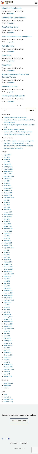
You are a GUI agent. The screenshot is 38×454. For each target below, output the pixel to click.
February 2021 (8, 262)
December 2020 (8, 267)
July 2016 (7, 360)
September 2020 (9, 274)
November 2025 (8, 172)
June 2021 (7, 253)
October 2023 (8, 217)
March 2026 (7, 164)
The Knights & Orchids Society (13, 96)
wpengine (11, 14)
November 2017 (8, 345)
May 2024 (7, 205)
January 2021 (8, 264)
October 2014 (8, 376)
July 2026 (7, 157)
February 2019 (8, 317)
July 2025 (7, 181)
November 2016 (8, 355)
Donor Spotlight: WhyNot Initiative (14, 130)
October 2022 (8, 231)
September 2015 (9, 369)
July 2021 (7, 250)
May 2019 (7, 310)
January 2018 (8, 343)
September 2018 (9, 329)
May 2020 (7, 284)
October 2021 (8, 245)
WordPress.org (8, 402)
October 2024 (8, 195)
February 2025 (8, 188)
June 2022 (7, 238)
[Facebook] (2, 439)
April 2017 (7, 350)
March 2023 (7, 224)
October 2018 (8, 326)
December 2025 (8, 169)
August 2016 (7, 357)
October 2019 (8, 298)
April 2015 (7, 374)
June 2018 (7, 331)
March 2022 (7, 241)
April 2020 (7, 286)
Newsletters (7, 385)
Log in (5, 395)
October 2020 (8, 272)
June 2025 (7, 183)
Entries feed (7, 397)
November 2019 (8, 295)
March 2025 (7, 186)
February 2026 (8, 167)
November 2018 (8, 324)
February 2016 (8, 365)
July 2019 (7, 305)
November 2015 (8, 367)
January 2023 (8, 226)
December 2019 (8, 293)
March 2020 (7, 288)
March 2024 (7, 210)
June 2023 (7, 222)
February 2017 (8, 353)
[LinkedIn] (5, 439)
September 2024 (9, 198)
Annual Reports (8, 383)
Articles (6, 388)
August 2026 (7, 155)
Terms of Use (13, 443)
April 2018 (7, 336)
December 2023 (8, 214)
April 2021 (7, 257)
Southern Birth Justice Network (13, 17)
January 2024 (8, 212)
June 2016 (7, 362)
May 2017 (7, 348)
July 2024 (7, 200)
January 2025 (8, 191)
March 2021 (7, 260)
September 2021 (9, 248)
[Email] (8, 439)
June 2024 (7, 203)
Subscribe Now (19, 421)
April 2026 (7, 162)
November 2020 (8, 269)
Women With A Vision (10, 86)
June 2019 (7, 307)
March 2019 (7, 314)
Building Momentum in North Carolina (15, 118)
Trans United (6, 55)
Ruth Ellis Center (8, 46)
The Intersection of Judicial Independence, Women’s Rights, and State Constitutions (18, 145)
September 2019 (9, 300)
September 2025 (9, 176)
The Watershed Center (10, 27)
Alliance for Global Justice (12, 8)
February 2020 (8, 291)
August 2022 (7, 233)
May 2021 (7, 255)
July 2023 (7, 219)
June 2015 (7, 372)
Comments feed (8, 399)
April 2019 (7, 312)
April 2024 (7, 207)
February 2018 (8, 341)
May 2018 (7, 334)
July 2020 (7, 279)
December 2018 (8, 322)
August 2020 (7, 276)
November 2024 (8, 193)
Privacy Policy (23, 443)
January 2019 (8, 319)
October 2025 (8, 174)
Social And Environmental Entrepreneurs (17, 36)
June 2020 (7, 281)
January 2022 (8, 243)
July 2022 (7, 236)
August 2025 (7, 179)
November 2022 (8, 229)
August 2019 (7, 303)
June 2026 (7, 160)
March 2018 (7, 338)
